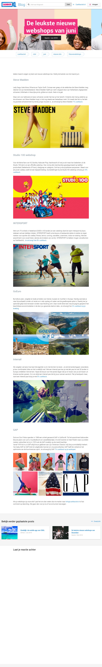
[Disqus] (51, 576)
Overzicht (97, 521)
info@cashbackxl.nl (73, 501)
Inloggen (95, 4)
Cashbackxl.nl (81, 4)
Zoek (68, 4)
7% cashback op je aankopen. (65, 449)
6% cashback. (42, 376)
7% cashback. (78, 102)
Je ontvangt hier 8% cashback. (36, 240)
